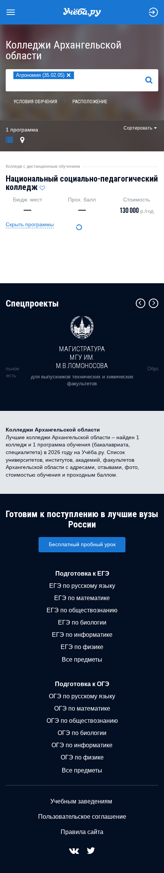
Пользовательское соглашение (82, 816)
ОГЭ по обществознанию (82, 720)
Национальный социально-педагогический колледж (82, 183)
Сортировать (138, 128)
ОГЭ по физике (82, 757)
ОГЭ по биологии (82, 733)
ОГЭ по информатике (82, 745)
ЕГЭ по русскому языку (82, 586)
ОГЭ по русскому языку (82, 696)
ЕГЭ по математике (82, 598)
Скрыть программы (30, 224)
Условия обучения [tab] (35, 101)
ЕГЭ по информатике (82, 634)
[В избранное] (42, 186)
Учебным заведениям (81, 801)
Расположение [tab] (89, 101)
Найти (152, 80)
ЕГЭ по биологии (82, 622)
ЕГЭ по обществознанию (82, 610)
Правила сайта (82, 832)
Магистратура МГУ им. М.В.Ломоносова (82, 357)
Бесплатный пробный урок (82, 544)
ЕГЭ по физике (82, 647)
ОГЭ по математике (82, 708)
